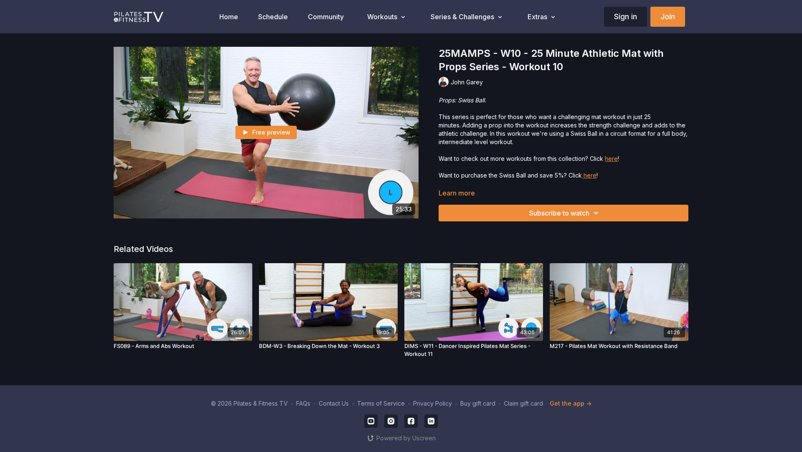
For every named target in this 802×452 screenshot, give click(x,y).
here (611, 158)
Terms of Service (381, 403)
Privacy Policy (432, 403)
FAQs (303, 403)
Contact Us (334, 403)
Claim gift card (523, 403)
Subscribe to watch (559, 213)
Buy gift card (477, 403)
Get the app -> (570, 403)
